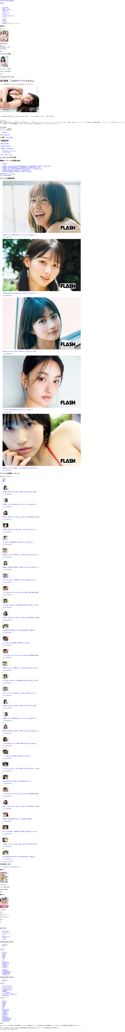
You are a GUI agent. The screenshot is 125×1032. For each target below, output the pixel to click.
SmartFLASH (5, 966)
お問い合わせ (6, 995)
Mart (4, 957)
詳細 (1, 51)
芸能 (4, 10)
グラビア (5, 14)
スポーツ (5, 11)
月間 (4, 481)
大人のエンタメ (10, 15)
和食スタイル (6, 963)
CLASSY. (5, 952)
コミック (5, 17)
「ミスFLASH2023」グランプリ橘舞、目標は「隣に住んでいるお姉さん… (20, 743)
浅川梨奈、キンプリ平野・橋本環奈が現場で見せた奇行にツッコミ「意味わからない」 (23, 168)
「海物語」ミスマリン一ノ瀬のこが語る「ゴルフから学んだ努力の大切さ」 (20, 844)
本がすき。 (5, 967)
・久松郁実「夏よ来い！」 (6, 146)
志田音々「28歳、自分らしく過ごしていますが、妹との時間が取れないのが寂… (21, 516)
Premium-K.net (6, 962)
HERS (4, 956)
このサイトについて (7, 985)
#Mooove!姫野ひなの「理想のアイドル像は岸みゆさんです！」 (17, 781)
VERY (4, 953)
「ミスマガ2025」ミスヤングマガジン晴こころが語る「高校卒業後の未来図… (21, 592)
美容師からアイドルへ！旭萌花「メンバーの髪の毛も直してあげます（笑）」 (21, 467)
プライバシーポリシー (8, 988)
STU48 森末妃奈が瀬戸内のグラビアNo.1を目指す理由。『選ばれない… (19, 630)
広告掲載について (7, 990)
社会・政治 (5, 7)
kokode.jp (5, 969)
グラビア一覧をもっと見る (6, 154)
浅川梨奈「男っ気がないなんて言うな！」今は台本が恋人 (16, 170)
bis (3, 960)
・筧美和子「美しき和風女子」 (7, 148)
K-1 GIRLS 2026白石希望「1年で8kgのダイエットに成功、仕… (18, 409)
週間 (4, 480)
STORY (4, 955)
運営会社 (5, 991)
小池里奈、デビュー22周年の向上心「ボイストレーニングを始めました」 (20, 234)
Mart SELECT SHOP (7, 971)
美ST (4, 958)
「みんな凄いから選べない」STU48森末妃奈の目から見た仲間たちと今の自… (21, 604)
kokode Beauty (6, 970)
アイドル (5, 15)
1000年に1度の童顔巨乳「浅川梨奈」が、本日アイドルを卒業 (17, 171)
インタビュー (8, 10)
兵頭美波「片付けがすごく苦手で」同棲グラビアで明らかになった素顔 (19, 351)
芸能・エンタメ (6, 8)
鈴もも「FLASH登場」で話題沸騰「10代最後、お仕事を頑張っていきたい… (20, 831)
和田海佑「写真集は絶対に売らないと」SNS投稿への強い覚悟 (17, 818)
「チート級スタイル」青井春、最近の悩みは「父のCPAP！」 (17, 642)
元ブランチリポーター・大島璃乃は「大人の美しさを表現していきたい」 (20, 579)
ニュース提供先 (6, 992)
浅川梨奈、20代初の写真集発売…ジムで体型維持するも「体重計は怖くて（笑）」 (22, 167)
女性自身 (5, 964)
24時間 (4, 478)
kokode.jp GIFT (6, 974)
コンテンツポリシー (7, 987)
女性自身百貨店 (6, 973)
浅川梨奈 (5, 163)
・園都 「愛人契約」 (5, 143)
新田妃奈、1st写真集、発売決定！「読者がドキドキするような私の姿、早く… (21, 567)
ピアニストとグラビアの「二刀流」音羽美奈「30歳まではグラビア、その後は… (21, 768)
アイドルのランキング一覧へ (7, 861)
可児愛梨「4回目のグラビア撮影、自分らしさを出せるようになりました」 (20, 293)
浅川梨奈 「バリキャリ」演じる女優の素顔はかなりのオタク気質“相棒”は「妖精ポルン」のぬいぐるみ (27, 166)
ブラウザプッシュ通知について (10, 994)
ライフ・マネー (6, 12)
